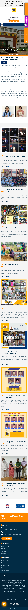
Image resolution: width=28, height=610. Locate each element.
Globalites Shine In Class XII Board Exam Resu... (16, 396)
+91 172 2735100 (7, 532)
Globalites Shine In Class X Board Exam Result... (16, 442)
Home (6, 3)
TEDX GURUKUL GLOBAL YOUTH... (16, 157)
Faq (22, 3)
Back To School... (11, 228)
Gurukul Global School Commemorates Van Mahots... (14, 265)
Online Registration (26, 34)
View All (3, 518)
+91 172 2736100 (16, 532)
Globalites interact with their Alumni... (15, 190)
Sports (3, 548)
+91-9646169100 (14, 17)
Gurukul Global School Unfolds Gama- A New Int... (14, 353)
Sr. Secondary (5, 570)
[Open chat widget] (4, 604)
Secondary (4, 567)
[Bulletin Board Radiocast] (26, 1)
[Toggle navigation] (14, 24)
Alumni (11, 3)
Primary (3, 563)
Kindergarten (4, 560)
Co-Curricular (5, 551)
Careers (17, 3)
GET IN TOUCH (14, 21)
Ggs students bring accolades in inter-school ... (15, 484)
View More (5, 596)
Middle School (5, 565)
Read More (4, 166)
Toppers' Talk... (11, 309)
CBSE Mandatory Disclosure (14, 1)
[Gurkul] (14, 10)
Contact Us (7, 538)
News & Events (5, 546)
